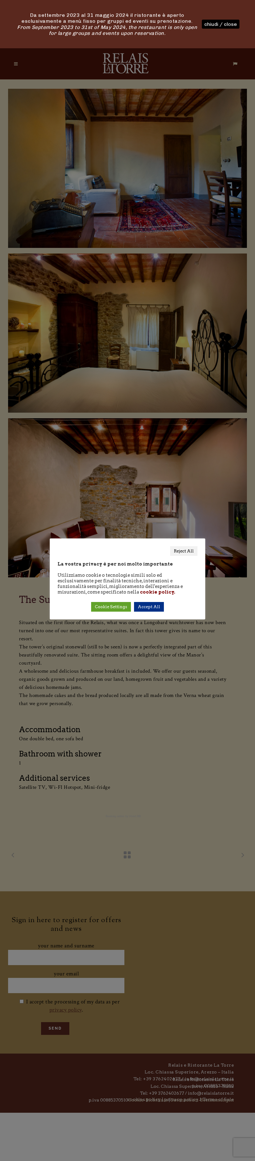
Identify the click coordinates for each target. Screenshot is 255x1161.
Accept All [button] (149, 606)
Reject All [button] (184, 551)
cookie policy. (157, 592)
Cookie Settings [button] (111, 606)
